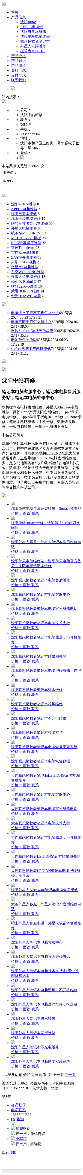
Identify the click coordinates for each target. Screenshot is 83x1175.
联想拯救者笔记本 (35, 41)
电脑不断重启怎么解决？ (31, 322)
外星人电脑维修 (33, 46)
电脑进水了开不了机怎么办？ (35, 313)
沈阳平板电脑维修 (35, 36)
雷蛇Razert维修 (23, 252)
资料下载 (18, 70)
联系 (35, 513)
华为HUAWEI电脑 (26, 296)
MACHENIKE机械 (26, 238)
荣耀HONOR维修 (25, 291)
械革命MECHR (32, 51)
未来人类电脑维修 (26, 277)
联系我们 (18, 80)
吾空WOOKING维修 (27, 272)
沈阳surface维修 (23, 204)
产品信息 (18, 17)
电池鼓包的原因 (24, 340)
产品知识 (18, 61)
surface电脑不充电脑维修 (31, 349)
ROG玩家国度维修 (26, 243)
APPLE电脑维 (31, 27)
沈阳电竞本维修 (33, 32)
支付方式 (18, 75)
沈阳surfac (28, 22)
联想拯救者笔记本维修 (29, 223)
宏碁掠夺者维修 (24, 257)
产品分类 (18, 56)
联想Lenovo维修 (24, 286)
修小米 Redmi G (23, 281)
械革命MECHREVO (27, 233)
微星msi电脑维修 (24, 267)
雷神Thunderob (23, 248)
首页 (14, 12)
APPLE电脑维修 (24, 209)
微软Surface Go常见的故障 (32, 331)
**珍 (54, 1088)
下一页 (70, 1075)
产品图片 (18, 65)
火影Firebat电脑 (23, 262)
